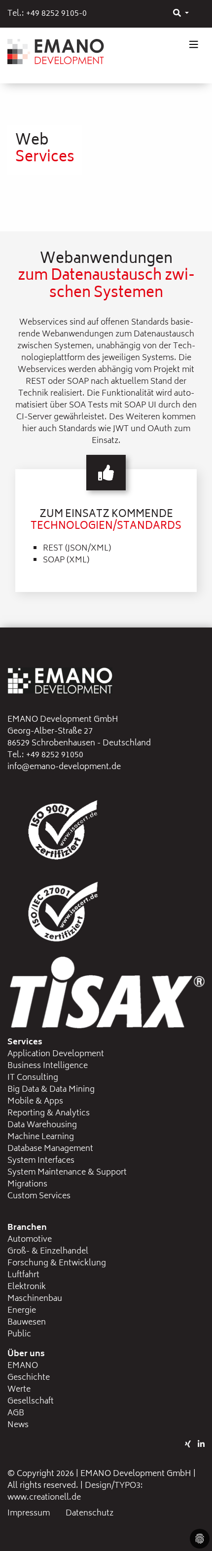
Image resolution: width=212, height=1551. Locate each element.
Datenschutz (89, 1513)
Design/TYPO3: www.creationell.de (75, 1492)
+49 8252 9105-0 (56, 14)
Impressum (28, 1513)
